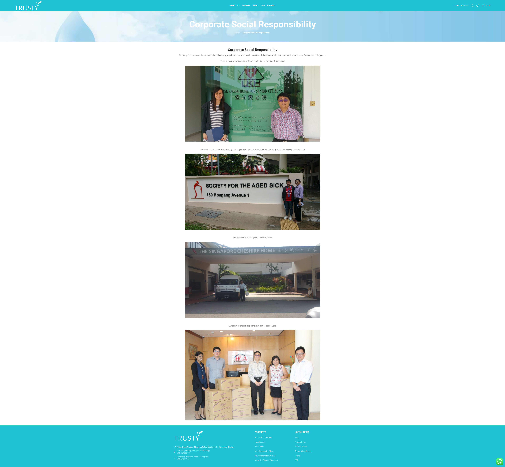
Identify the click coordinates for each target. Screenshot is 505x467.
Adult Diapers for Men (264, 451)
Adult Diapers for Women (265, 456)
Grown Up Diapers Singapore (266, 460)
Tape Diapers (260, 442)
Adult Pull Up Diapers (263, 437)
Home (237, 33)
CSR (296, 460)
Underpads (259, 446)
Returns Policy (301, 446)
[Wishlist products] (477, 5)
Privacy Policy (300, 442)
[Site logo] (28, 5)
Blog (297, 437)
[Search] (472, 5)
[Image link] (188, 435)
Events (297, 456)
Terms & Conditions (303, 451)
